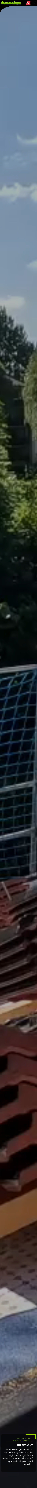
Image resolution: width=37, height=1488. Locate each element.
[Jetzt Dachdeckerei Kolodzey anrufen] (28, 3)
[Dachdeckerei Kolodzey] (11, 3)
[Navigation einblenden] (33, 3)
